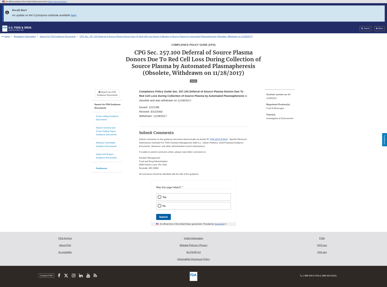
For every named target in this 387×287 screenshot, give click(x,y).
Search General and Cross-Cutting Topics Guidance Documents (106, 131)
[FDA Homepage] (16, 28)
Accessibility (65, 252)
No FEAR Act (193, 252)
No (164, 206)
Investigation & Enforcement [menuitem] (279, 118)
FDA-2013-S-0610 (219, 139)
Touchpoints (219, 224)
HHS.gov (322, 245)
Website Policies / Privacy (193, 245)
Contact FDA (46, 275)
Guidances (101, 168)
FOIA (322, 238)
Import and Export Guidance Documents (106, 156)
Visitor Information (193, 238)
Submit (163, 217)
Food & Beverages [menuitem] (275, 108)
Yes (164, 197)
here (73, 15)
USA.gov (322, 252)
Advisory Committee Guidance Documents (106, 144)
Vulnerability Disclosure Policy (193, 259)
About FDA (65, 245)
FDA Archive (65, 238)
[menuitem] (280, 97)
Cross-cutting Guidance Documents (107, 118)
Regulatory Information (25, 36)
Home (7, 36)
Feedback (384, 139)
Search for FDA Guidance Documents (58, 36)
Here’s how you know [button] (57, 2)
